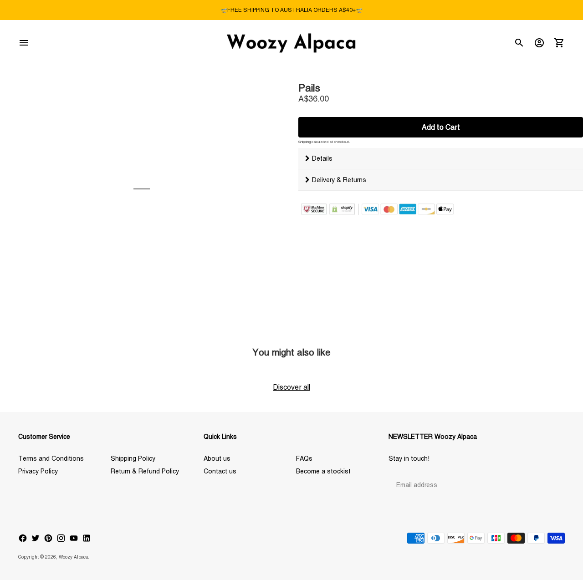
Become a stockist (323, 471)
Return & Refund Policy (145, 471)
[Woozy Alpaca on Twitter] (35, 538)
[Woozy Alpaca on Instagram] (61, 538)
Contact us (220, 471)
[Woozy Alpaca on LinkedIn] (86, 538)
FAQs (304, 458)
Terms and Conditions (51, 458)
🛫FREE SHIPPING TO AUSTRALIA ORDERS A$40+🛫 (291, 10)
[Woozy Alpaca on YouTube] (73, 538)
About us (217, 458)
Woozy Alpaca (73, 557)
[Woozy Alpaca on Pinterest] (48, 538)
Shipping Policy (133, 458)
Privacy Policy (38, 471)
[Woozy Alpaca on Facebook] (22, 538)
